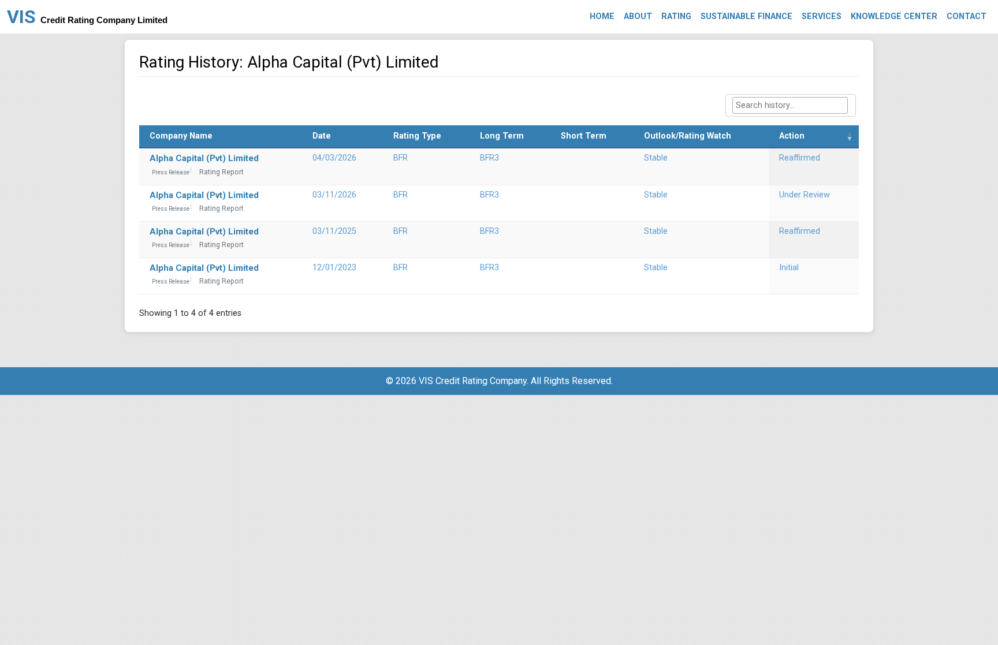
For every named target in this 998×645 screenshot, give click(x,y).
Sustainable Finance (746, 16)
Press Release (170, 172)
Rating (676, 16)
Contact (966, 16)
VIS (87, 17)
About (638, 16)
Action (792, 136)
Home (602, 16)
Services (821, 16)
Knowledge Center (894, 16)
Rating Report (221, 172)
